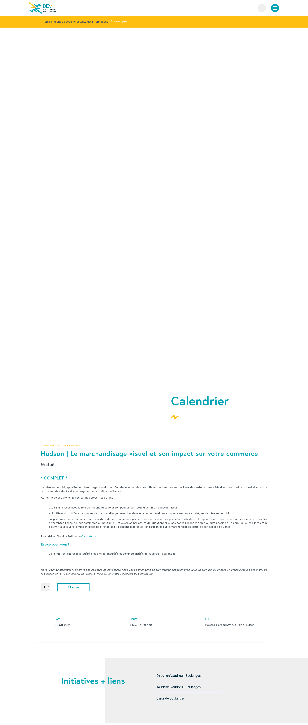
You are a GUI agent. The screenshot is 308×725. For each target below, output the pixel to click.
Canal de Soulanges (170, 698)
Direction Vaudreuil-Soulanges (178, 676)
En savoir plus (119, 21)
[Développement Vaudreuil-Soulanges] (42, 8)
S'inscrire (73, 587)
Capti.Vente (88, 536)
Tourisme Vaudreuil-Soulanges (178, 687)
